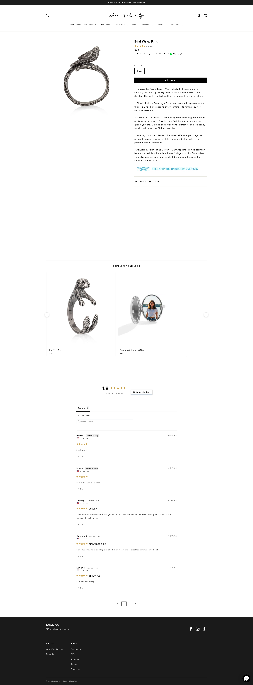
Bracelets (146, 24)
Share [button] (82, 456)
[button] (47, 15)
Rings (134, 24)
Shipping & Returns (171, 181)
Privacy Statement (53, 681)
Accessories (175, 24)
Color (138, 66)
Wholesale (75, 669)
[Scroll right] (206, 314)
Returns (74, 664)
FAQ (73, 654)
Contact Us (76, 649)
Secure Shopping (70, 681)
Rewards (50, 654)
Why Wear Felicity (54, 649)
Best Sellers (75, 24)
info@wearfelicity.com (60, 629)
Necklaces (121, 24)
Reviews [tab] (81, 408)
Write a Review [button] (143, 392)
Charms (160, 24)
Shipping (75, 659)
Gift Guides (105, 24)
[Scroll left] (47, 314)
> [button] (135, 604)
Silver (139, 71)
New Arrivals (90, 24)
